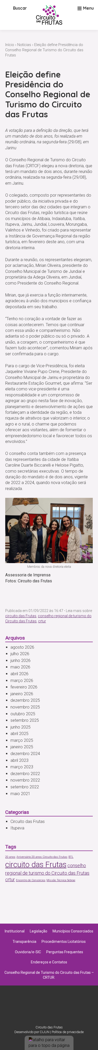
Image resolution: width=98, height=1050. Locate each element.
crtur (42, 621)
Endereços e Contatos (49, 962)
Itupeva (17, 828)
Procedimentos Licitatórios (64, 941)
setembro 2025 (24, 720)
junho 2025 (20, 727)
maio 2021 (20, 793)
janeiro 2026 (21, 693)
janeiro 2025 (21, 746)
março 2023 (21, 766)
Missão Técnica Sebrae (61, 880)
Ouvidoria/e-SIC (28, 952)
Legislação (38, 931)
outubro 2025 (22, 713)
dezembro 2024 (25, 753)
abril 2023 (19, 760)
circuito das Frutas (20, 616)
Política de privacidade (68, 1032)
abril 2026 (19, 673)
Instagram (42, 1007)
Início (9, 45)
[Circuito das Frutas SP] (49, 15)
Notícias (24, 45)
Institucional (15, 931)
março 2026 (21, 680)
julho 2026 (19, 653)
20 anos (10, 857)
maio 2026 (20, 667)
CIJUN (44, 1032)
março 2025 (21, 740)
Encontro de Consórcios (30, 880)
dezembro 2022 (25, 773)
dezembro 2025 (25, 700)
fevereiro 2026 (23, 687)
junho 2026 (20, 660)
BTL (70, 857)
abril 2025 (19, 733)
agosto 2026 (22, 647)
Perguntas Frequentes (64, 952)
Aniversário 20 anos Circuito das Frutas (41, 857)
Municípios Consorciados (73, 931)
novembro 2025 (25, 707)
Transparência (24, 941)
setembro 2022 (24, 786)
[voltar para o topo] (49, 1043)
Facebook (55, 1007)
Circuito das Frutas (27, 821)
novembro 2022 (25, 780)
